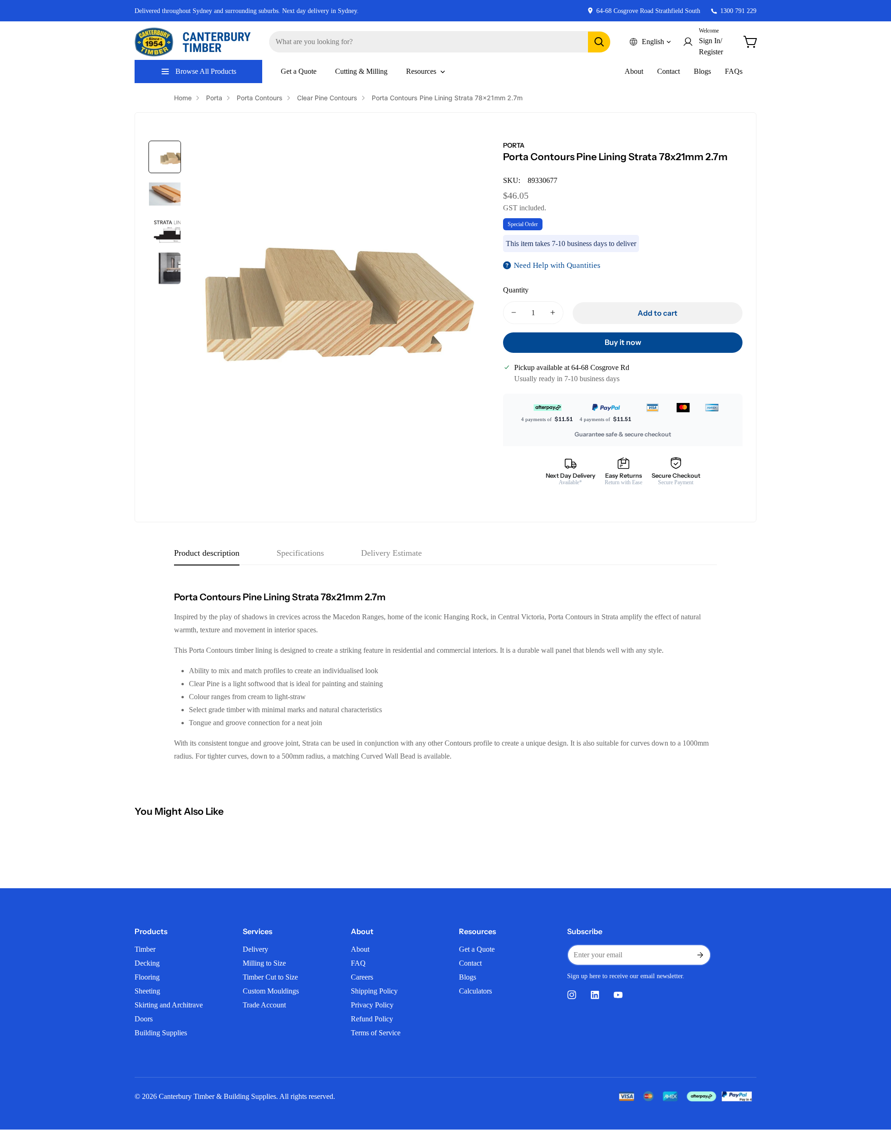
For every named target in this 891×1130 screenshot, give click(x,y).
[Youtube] (618, 995)
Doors (144, 1019)
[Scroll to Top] (873, 1079)
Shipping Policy (374, 991)
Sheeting (147, 991)
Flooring (147, 977)
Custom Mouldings (271, 991)
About (634, 71)
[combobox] (439, 41)
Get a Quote (477, 949)
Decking (147, 963)
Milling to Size (264, 963)
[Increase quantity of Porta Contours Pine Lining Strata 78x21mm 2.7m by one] (552, 313)
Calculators (475, 991)
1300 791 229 (738, 10)
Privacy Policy (372, 1005)
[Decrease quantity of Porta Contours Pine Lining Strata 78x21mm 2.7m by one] (514, 313)
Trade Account (264, 1005)
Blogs (702, 71)
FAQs (733, 71)
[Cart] (750, 41)
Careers (362, 977)
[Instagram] (571, 995)
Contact (668, 71)
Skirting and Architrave (169, 1005)
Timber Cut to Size (270, 977)
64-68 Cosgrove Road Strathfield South (648, 10)
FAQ (358, 963)
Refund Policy (372, 1019)
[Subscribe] (700, 955)
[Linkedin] (595, 995)
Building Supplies (161, 1033)
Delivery (255, 949)
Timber (145, 949)
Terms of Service (375, 1033)
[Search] (599, 42)
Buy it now (623, 342)
